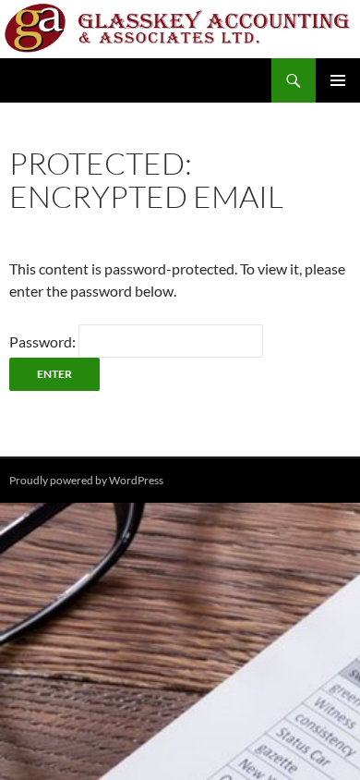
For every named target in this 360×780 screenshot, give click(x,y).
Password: (43, 341)
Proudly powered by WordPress (86, 480)
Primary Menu (338, 80)
